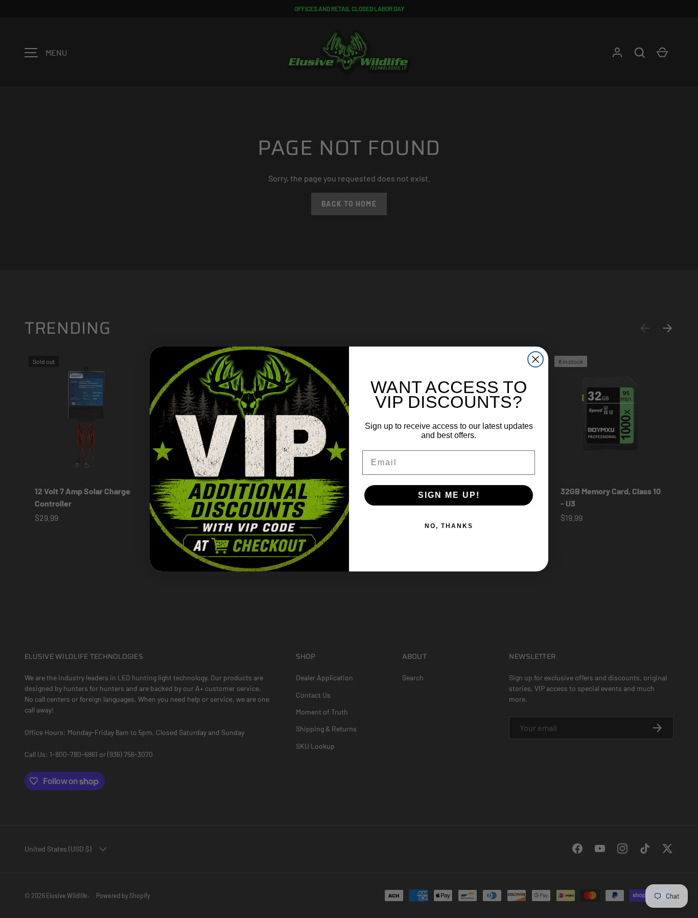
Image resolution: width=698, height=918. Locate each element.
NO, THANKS (449, 526)
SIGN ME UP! (449, 495)
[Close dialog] (535, 359)
